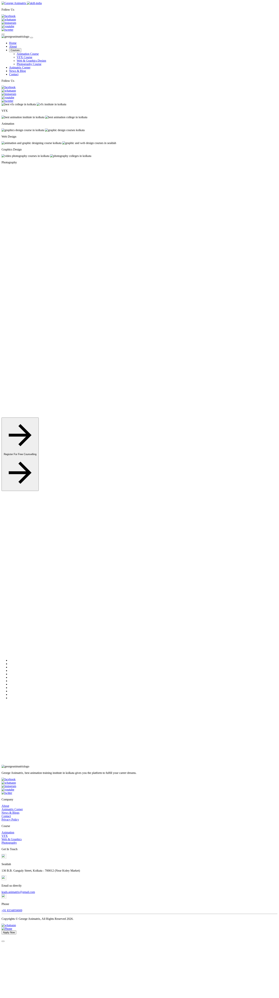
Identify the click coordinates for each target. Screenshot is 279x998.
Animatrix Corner (19, 67)
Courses (15, 50)
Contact (13, 74)
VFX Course (24, 57)
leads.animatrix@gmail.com (18, 892)
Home (13, 43)
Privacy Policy (10, 819)
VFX (5, 835)
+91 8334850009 (12, 910)
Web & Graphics (12, 839)
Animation (8, 832)
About (13, 46)
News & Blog (17, 70)
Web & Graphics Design (31, 60)
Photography (9, 842)
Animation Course (28, 53)
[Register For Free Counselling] (20, 488)
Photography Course (29, 64)
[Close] (31, 37)
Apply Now (61, 534)
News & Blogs (10, 812)
